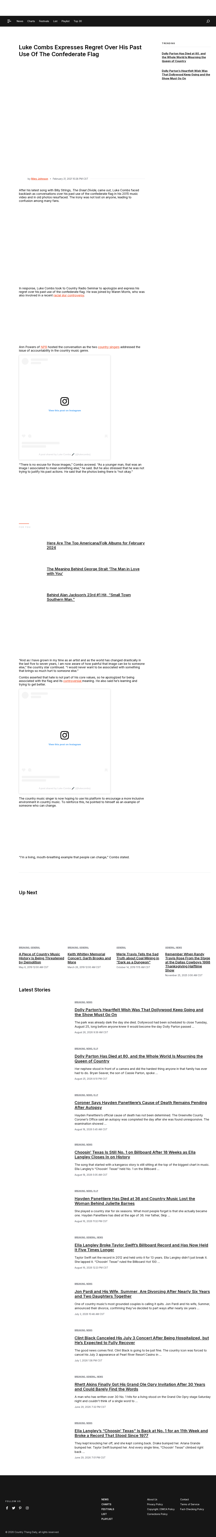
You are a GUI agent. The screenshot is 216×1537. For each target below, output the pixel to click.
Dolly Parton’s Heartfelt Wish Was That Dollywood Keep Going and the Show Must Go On (186, 74)
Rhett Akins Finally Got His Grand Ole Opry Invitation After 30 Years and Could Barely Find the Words (140, 1387)
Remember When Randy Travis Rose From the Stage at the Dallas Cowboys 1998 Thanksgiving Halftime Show (187, 962)
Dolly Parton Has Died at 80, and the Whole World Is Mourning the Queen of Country (184, 57)
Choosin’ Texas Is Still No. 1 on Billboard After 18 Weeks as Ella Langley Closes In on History (135, 1155)
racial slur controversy (68, 295)
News (179, 947)
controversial (72, 681)
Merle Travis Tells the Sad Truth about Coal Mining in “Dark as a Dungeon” (137, 958)
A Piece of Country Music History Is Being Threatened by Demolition (41, 958)
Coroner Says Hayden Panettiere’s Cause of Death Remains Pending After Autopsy (141, 1105)
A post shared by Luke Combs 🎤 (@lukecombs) (65, 454)
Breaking (24, 947)
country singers (108, 347)
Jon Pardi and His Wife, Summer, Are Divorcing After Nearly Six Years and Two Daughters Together (142, 1294)
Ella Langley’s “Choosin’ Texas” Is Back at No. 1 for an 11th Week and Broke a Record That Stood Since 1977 (141, 1433)
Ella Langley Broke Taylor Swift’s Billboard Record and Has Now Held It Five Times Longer (141, 1247)
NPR (44, 347)
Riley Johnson (39, 178)
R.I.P (95, 1048)
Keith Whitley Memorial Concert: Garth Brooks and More (89, 958)
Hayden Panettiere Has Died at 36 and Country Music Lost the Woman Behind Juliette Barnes (135, 1201)
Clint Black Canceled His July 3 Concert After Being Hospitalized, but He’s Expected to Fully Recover (142, 1340)
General (35, 947)
